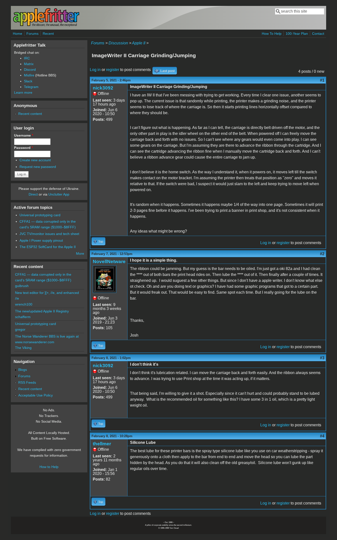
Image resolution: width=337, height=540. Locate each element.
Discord (30, 70)
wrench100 (23, 304)
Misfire (29, 75)
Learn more (23, 92)
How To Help (271, 34)
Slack (28, 81)
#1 (322, 80)
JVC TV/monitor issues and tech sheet (49, 234)
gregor (20, 329)
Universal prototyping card (39, 215)
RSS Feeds (27, 382)
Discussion (118, 43)
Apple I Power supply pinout (41, 240)
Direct (33, 194)
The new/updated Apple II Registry (42, 311)
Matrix (29, 64)
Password (23, 148)
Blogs (22, 370)
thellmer (102, 443)
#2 (322, 254)
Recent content (30, 114)
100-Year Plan (297, 34)
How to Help (48, 467)
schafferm (23, 317)
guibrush (22, 286)
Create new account (35, 160)
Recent (48, 34)
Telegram (31, 87)
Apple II (138, 43)
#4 (322, 436)
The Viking (23, 348)
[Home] (46, 25)
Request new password (37, 167)
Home (17, 34)
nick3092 (103, 87)
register (112, 70)
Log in (95, 70)
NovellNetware (109, 261)
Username (23, 135)
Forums (32, 34)
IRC (27, 58)
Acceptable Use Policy (35, 395)
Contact (318, 34)
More (80, 253)
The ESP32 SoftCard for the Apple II (47, 247)
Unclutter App (58, 194)
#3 (322, 358)
